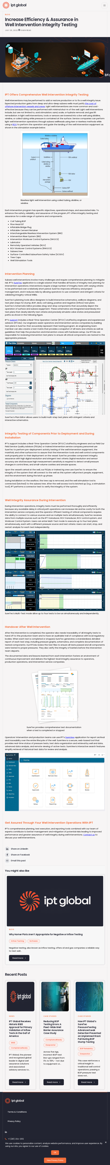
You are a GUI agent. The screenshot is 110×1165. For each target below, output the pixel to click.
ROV (15, 124)
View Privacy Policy (55, 1160)
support (14, 320)
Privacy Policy (14, 1121)
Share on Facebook (20, 854)
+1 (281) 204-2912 (16, 1139)
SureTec (18, 282)
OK (55, 1153)
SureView (69, 737)
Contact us (89, 834)
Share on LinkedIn (19, 849)
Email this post (18, 860)
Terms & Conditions (17, 1112)
